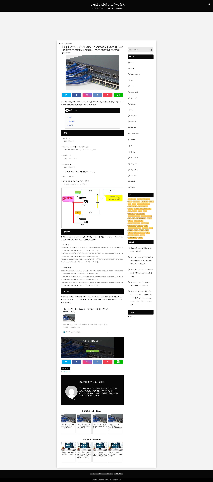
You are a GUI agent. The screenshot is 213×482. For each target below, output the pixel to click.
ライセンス (134, 98)
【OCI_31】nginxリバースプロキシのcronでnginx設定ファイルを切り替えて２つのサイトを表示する (84, 455)
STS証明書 (145, 227)
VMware (133, 121)
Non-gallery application (141, 218)
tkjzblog (71, 399)
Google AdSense (135, 74)
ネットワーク (66, 368)
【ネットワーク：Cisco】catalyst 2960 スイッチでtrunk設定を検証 (68, 426)
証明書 (133, 187)
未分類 (133, 181)
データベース (135, 158)
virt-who (130, 235)
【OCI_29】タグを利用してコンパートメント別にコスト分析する (115, 454)
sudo (151, 227)
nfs (133, 218)
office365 (130, 220)
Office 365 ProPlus (138, 220)
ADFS (130, 201)
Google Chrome (147, 208)
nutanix (149, 218)
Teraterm (141, 230)
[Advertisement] (106, 25)
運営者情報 (119, 8)
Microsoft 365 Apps (140, 213)
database (131, 208)
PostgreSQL (134, 163)
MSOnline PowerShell (146, 215)
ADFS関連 (133, 139)
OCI (132, 110)
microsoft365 (134, 92)
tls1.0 (147, 230)
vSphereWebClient (132, 237)
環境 (69, 117)
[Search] (151, 50)
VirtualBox (134, 116)
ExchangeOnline (138, 208)
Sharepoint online (132, 227)
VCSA (148, 232)
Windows (133, 127)
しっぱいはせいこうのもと (107, 4)
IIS (131, 146)
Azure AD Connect (132, 206)
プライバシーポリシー (98, 8)
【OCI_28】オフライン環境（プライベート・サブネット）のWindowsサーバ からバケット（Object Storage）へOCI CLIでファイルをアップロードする (142, 298)
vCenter (130, 232)
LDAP (140, 211)
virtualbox (136, 235)
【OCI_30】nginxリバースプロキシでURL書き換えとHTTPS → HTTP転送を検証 (100, 454)
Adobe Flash (144, 201)
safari (146, 225)
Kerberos (134, 211)
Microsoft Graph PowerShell (134, 215)
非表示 (75, 110)
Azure (132, 68)
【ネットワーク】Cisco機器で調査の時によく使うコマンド (100, 426)
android (151, 201)
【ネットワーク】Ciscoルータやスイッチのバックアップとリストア (84, 426)
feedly (92, 351)
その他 (133, 152)
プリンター (134, 175)
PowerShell (140, 225)
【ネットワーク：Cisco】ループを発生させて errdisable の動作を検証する (115, 427)
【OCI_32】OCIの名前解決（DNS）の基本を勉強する (69, 453)
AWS (132, 62)
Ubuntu (133, 86)
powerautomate (132, 225)
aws (129, 203)
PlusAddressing (145, 223)
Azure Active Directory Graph (143, 203)
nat (129, 218)
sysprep (130, 230)
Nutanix (133, 104)
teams (136, 230)
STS (139, 227)
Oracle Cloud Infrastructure (134, 223)
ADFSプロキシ (136, 201)
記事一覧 (110, 8)
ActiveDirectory (135, 133)
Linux (132, 80)
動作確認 (70, 121)
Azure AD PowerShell (143, 206)
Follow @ (92, 345)
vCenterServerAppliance (139, 232)
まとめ (70, 125)
